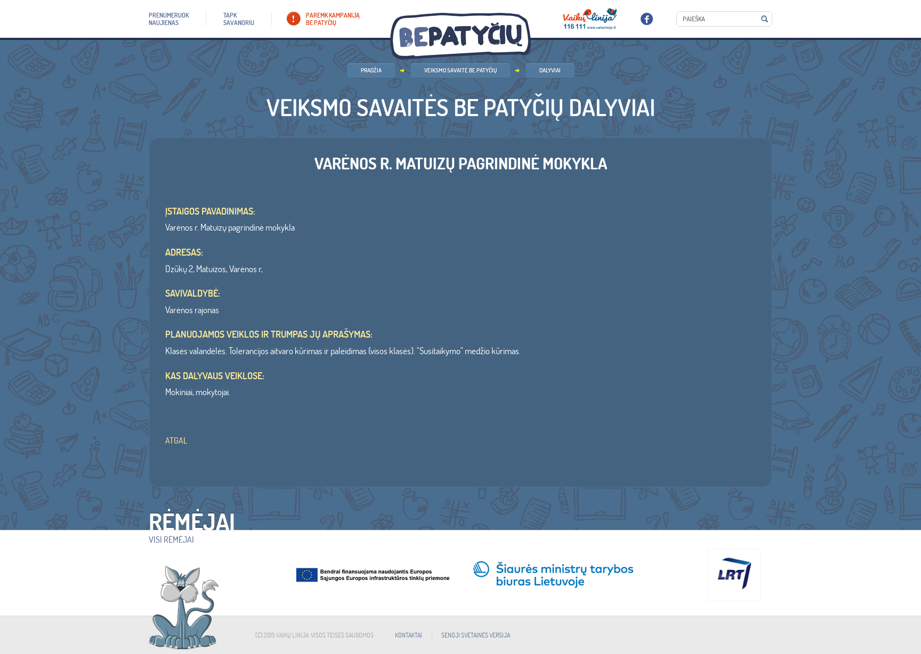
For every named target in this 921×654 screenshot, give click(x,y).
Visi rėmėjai (171, 539)
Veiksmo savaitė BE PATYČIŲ (460, 70)
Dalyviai (550, 70)
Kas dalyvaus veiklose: (214, 376)
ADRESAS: (184, 252)
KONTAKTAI (408, 635)
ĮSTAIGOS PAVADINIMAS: (210, 211)
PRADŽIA (371, 70)
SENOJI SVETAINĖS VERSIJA (475, 635)
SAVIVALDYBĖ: (192, 293)
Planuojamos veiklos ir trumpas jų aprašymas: (269, 334)
